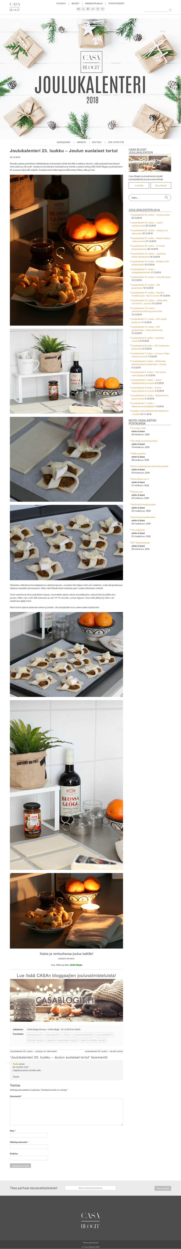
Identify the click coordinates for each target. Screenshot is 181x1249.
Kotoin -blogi (35, 1040)
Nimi (13, 1130)
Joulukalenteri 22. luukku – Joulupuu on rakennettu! (33, 1051)
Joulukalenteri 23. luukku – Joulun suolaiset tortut (64, 150)
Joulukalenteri (83, 1034)
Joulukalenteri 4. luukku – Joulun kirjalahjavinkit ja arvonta (146, 381)
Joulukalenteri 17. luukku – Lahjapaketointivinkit (144, 271)
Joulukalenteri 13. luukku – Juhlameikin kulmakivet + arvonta (150, 302)
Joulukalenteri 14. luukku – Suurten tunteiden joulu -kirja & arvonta (148, 294)
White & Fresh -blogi (93, 1040)
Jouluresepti (105, 1034)
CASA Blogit (53, 1034)
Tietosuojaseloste (90, 1242)
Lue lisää (139, 185)
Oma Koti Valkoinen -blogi (62, 1040)
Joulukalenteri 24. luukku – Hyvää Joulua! (151, 214)
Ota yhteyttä (116, 142)
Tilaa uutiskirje (162, 1188)
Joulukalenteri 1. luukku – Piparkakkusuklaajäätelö (143, 405)
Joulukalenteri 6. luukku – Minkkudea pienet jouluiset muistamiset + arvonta (149, 363)
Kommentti (16, 1096)
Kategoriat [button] (63, 142)
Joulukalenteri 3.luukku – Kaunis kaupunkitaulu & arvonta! (146, 389)
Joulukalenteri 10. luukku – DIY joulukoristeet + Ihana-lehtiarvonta (147, 328)
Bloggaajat (35, 1034)
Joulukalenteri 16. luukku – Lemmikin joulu (151, 276)
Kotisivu (14, 1153)
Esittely (97, 142)
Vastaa (16, 1076)
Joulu (66, 1034)
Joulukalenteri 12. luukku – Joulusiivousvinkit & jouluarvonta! (147, 310)
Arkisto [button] (81, 142)
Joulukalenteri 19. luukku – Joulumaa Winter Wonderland (149, 255)
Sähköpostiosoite (19, 1142)
